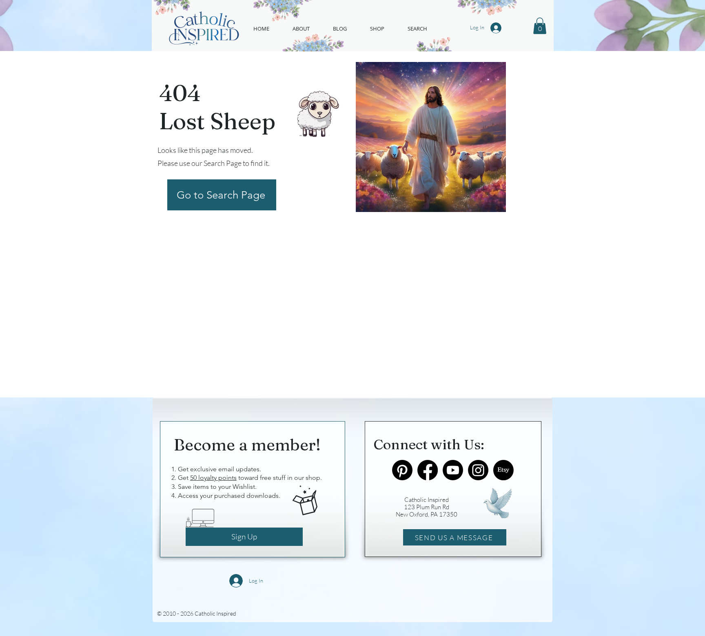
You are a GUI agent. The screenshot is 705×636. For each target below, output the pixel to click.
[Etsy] (503, 470)
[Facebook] (427, 470)
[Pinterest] (402, 470)
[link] (540, 26)
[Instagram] (478, 470)
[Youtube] (453, 470)
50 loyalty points (213, 477)
